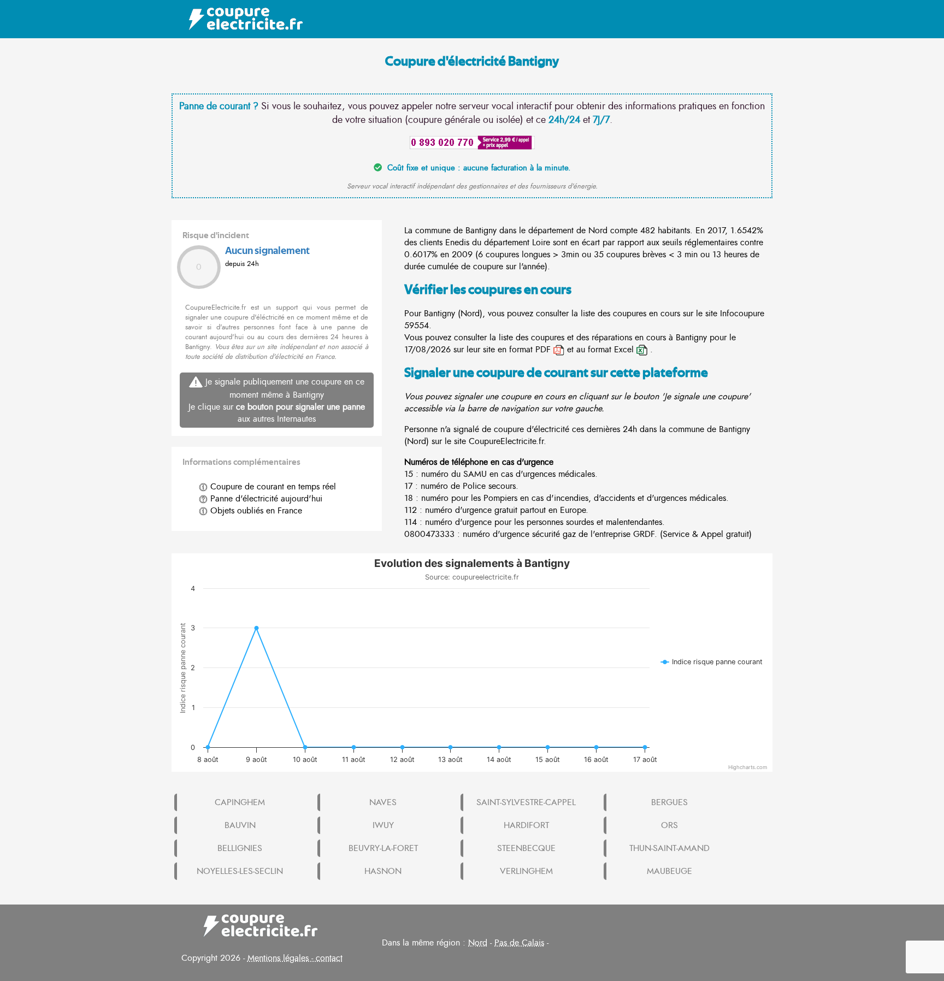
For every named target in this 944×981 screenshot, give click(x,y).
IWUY (383, 825)
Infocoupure (742, 314)
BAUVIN (240, 825)
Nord (477, 943)
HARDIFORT (526, 825)
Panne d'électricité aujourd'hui (265, 499)
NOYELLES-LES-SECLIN (240, 871)
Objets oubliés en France (255, 511)
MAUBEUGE (669, 871)
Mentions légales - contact (295, 958)
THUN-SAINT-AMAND (669, 848)
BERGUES (669, 802)
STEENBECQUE (526, 848)
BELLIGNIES (239, 848)
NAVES (383, 802)
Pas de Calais (519, 943)
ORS (669, 825)
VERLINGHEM (526, 871)
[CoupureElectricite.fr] (240, 19)
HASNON (383, 871)
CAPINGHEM (240, 802)
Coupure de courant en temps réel (272, 487)
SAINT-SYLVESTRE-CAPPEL (526, 802)
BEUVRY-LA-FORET (383, 848)
